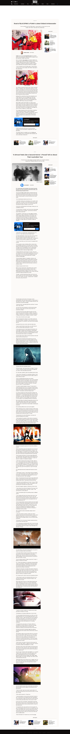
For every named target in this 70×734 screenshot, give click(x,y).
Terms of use (35, 732)
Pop (27, 3)
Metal (43, 3)
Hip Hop (37, 3)
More (47, 3)
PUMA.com (34, 132)
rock (35, 151)
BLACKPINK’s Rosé (28, 55)
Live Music (22, 3)
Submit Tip (48, 732)
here (35, 714)
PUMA (17, 55)
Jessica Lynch (26, 52)
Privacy (40, 732)
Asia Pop (35, 20)
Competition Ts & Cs (23, 732)
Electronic (53, 3)
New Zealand (25, 60)
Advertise (44, 732)
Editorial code (30, 732)
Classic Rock (16, 3)
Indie (32, 3)
